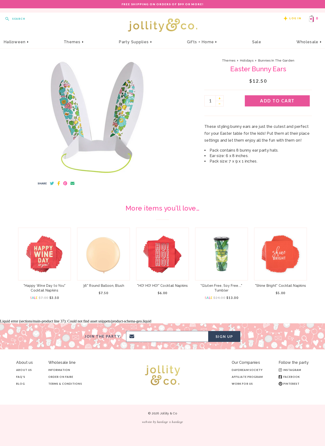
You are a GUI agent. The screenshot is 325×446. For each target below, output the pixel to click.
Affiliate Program (247, 376)
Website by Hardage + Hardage (162, 422)
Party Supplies (134, 42)
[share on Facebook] (58, 183)
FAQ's (20, 376)
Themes (73, 42)
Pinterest (291, 383)
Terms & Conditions (65, 383)
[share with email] (72, 183)
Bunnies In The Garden (276, 60)
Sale (256, 42)
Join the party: (103, 336)
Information (59, 369)
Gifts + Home (201, 42)
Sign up (224, 336)
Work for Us (242, 383)
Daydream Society (247, 369)
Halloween (15, 42)
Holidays (246, 60)
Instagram (292, 369)
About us (24, 369)
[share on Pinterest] (65, 183)
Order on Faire (60, 376)
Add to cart (277, 100)
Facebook (291, 376)
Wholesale (308, 42)
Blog (20, 383)
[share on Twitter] (52, 183)
